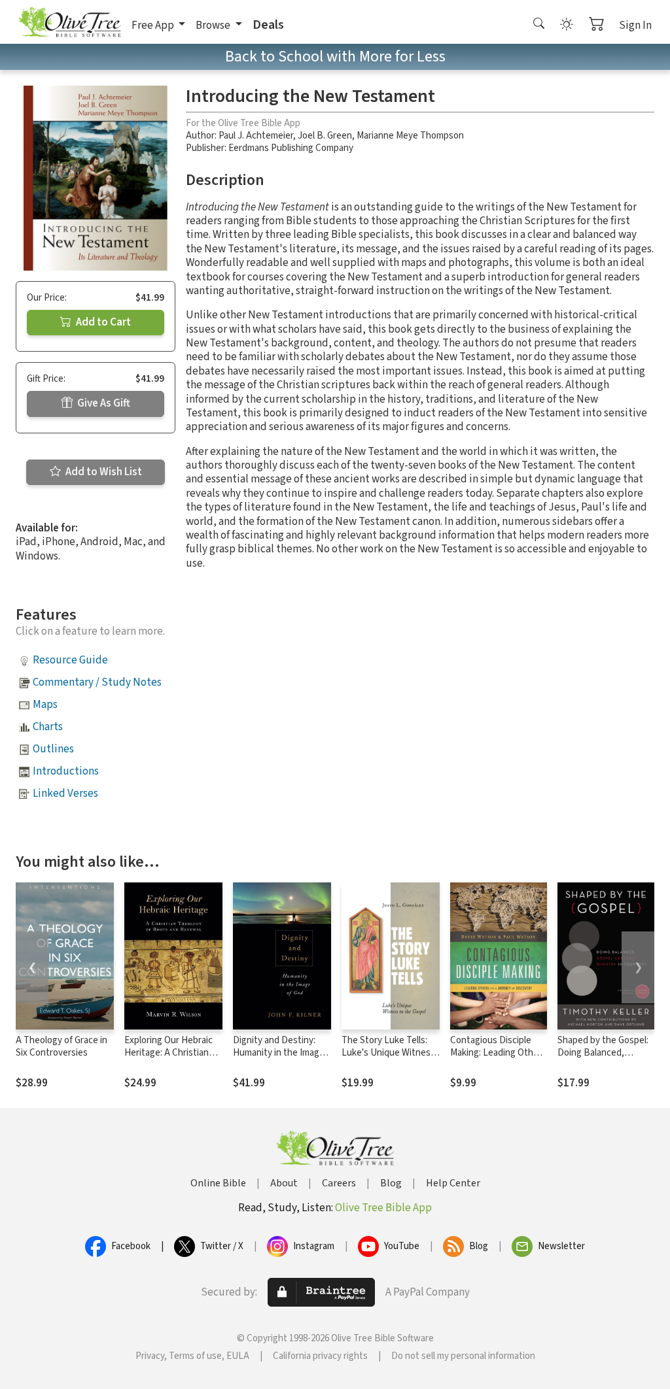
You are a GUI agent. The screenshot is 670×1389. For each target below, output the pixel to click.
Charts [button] (48, 727)
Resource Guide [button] (70, 660)
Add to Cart (102, 322)
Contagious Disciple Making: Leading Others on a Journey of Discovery (498, 1058)
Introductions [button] (66, 771)
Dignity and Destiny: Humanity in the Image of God (279, 1052)
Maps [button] (45, 704)
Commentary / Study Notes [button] (97, 682)
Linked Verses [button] (65, 793)
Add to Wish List (102, 472)
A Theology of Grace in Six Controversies (61, 1046)
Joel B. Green (325, 135)
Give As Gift (102, 403)
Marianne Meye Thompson (410, 135)
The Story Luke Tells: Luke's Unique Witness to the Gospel (388, 1052)
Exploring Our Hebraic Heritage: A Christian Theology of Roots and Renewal (170, 1058)
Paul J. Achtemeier (256, 135)
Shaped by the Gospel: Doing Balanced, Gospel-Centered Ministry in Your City (602, 1058)
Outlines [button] (53, 749)
